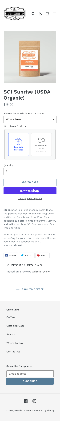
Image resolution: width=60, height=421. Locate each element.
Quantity (8, 165)
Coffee (10, 317)
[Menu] (54, 13)
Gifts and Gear (15, 325)
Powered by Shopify (44, 410)
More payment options (30, 198)
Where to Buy (14, 342)
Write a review (41, 271)
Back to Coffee (32, 289)
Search (10, 334)
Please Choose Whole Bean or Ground (24, 113)
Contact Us (13, 351)
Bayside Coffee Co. (23, 410)
